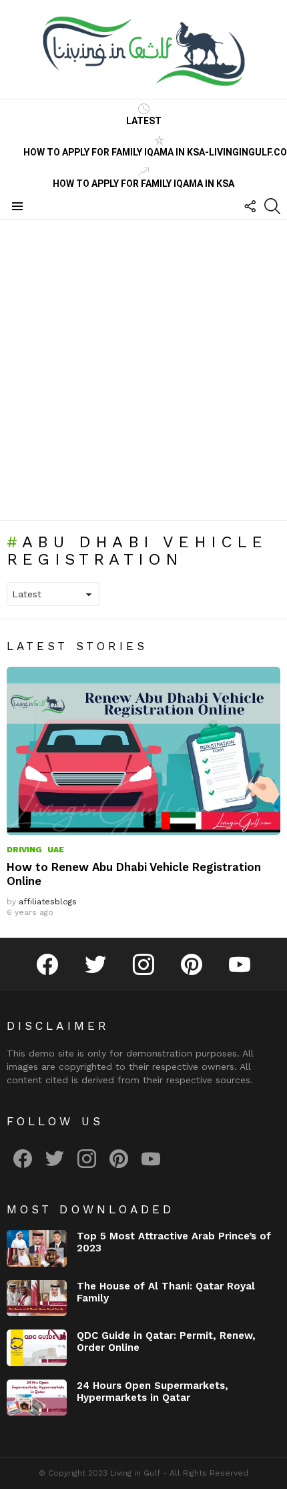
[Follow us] (250, 206)
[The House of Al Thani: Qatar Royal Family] (37, 1298)
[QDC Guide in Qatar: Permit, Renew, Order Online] (37, 1347)
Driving (24, 849)
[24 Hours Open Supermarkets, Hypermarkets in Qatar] (37, 1398)
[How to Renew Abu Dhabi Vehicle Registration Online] (143, 751)
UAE (55, 849)
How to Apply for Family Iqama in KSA (143, 183)
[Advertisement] (143, 369)
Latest (144, 120)
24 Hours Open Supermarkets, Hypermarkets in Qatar (152, 1392)
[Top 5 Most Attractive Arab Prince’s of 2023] (37, 1248)
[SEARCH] (272, 206)
